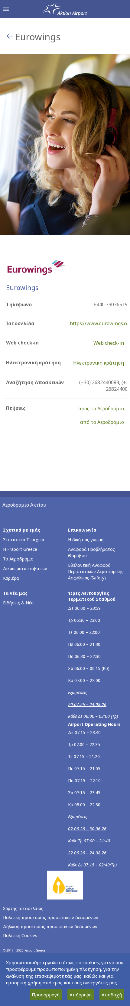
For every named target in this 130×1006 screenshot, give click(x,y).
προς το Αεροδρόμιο (101, 408)
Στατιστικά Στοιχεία (23, 539)
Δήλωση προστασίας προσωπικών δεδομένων (50, 926)
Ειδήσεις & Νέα (18, 603)
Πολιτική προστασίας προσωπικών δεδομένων (50, 917)
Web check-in (108, 343)
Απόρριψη (81, 995)
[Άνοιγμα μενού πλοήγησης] (6, 9)
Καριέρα (11, 578)
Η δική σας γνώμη (85, 539)
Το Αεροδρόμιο (18, 559)
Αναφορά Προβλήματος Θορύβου (91, 552)
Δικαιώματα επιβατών (25, 568)
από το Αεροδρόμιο (102, 422)
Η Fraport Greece (20, 549)
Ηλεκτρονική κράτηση (98, 363)
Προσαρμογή (46, 995)
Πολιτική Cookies (20, 935)
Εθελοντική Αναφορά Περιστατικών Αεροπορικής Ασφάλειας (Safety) (95, 571)
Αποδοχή (112, 995)
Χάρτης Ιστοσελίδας (23, 908)
